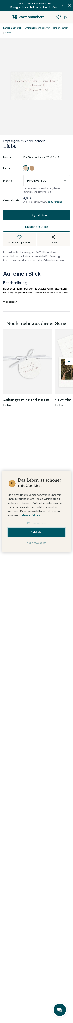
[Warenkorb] (66, 16)
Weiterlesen (10, 301)
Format (7, 157)
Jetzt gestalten (36, 215)
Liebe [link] (8, 32)
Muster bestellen (36, 226)
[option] (25, 168)
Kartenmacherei (12, 27)
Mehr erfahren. (30, 515)
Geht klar (37, 532)
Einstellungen (36, 523)
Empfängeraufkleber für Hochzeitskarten (47, 27)
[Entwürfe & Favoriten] (58, 16)
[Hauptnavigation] (6, 16)
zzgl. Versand (55, 201)
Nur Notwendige (36, 542)
